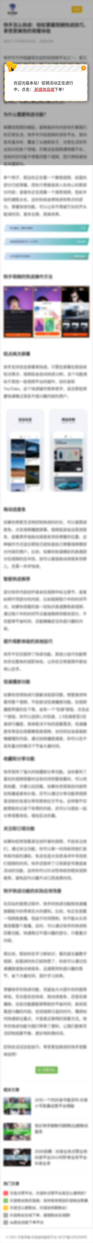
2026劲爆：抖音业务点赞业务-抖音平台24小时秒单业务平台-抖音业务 (62, 1157)
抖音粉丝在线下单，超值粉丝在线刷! (40, 1215)
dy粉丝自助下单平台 (27, 1222)
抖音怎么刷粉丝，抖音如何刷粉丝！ (39, 1208)
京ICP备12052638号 (72, 1237)
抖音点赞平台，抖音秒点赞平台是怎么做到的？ (49, 1193)
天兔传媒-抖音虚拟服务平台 (37, 1237)
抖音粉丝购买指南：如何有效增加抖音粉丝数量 (49, 1200)
